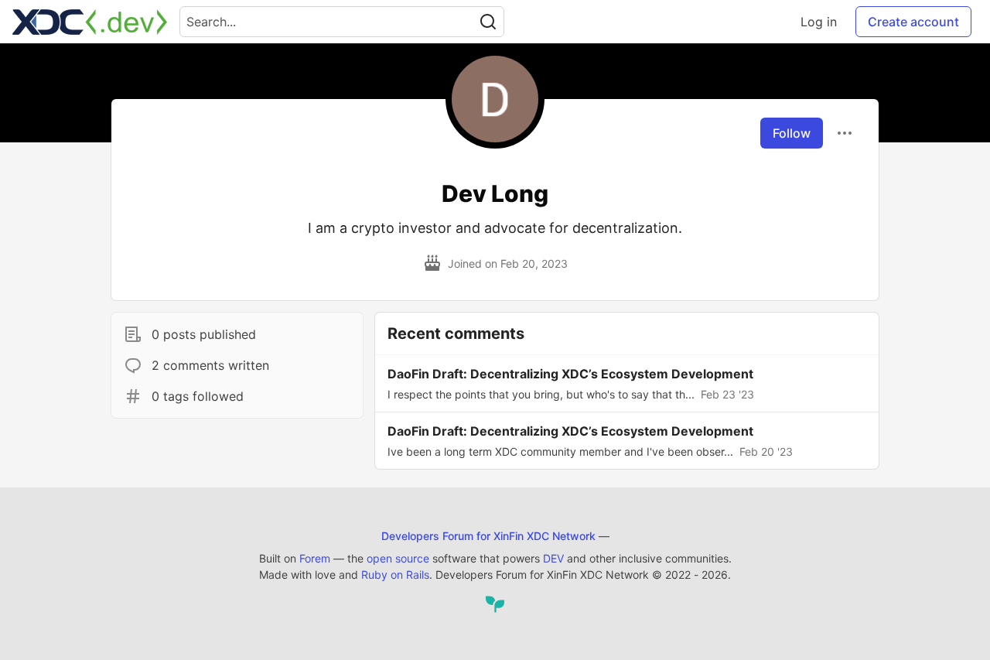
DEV (553, 558)
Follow (792, 133)
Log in (819, 21)
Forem (314, 558)
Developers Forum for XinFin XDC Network (488, 535)
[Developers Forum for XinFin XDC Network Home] (89, 21)
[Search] (488, 21)
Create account (913, 21)
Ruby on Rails (395, 574)
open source (398, 558)
